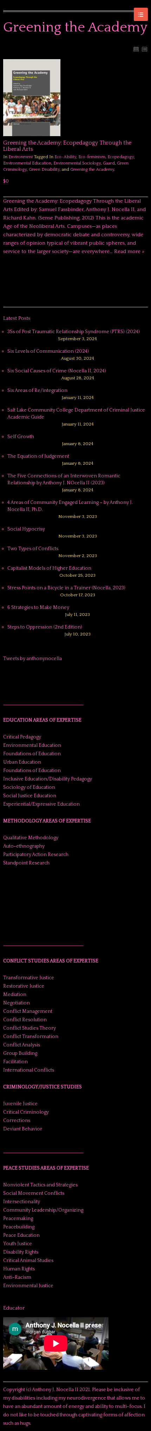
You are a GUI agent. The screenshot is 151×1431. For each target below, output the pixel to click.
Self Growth (20, 437)
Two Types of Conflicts (32, 549)
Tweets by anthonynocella (32, 658)
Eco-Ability (65, 157)
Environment (20, 157)
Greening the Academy (92, 169)
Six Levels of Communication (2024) (48, 351)
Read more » (129, 251)
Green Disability (44, 169)
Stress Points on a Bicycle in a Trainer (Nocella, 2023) (66, 588)
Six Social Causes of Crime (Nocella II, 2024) (56, 371)
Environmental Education (27, 163)
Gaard (109, 163)
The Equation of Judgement (38, 456)
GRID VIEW (135, 48)
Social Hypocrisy (26, 529)
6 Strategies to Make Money (38, 607)
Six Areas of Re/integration (37, 390)
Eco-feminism (91, 157)
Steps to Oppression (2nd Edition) (44, 627)
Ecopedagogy (120, 157)
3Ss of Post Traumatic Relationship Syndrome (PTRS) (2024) (73, 332)
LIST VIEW (144, 48)
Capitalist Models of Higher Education (49, 568)
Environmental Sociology (77, 163)
